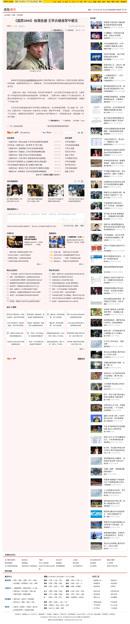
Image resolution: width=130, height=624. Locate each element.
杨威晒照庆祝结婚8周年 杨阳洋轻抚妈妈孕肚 (25, 283)
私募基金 (59, 563)
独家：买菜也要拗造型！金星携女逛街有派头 (25, 277)
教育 (67, 591)
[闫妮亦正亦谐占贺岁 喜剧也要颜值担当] (15, 334)
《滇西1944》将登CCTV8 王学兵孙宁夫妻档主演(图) (28, 168)
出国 (72, 591)
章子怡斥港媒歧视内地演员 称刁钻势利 (65, 286)
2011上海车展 (43, 563)
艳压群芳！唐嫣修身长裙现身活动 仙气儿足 (24, 286)
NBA (72, 580)
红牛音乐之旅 (97, 10)
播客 (99, 2)
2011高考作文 (78, 566)
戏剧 (34, 580)
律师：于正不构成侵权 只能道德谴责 (64, 289)
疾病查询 (97, 594)
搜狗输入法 (97, 580)
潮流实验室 (27, 588)
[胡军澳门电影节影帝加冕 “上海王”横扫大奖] (75, 334)
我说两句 (124, 2)
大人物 (35, 588)
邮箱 (55, 602)
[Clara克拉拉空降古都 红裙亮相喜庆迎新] (75, 315)
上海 (60, 602)
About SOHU (81, 614)
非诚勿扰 (93, 563)
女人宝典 (114, 605)
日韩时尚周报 (12, 261)
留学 (77, 591)
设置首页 (18, 614)
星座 (60, 591)
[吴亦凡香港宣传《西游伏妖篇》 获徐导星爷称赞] (15, 315)
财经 (45, 583)
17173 (28, 1)
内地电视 (20, 15)
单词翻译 (114, 597)
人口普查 (110, 563)
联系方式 (64, 614)
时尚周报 (25, 591)
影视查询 (97, 583)
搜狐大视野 (111, 560)
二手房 (61, 586)
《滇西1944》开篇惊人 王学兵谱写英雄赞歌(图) (26, 152)
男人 (60, 597)
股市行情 (97, 591)
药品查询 (114, 583)
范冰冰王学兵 (70, 152)
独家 (23, 602)
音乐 (29, 580)
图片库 (35, 607)
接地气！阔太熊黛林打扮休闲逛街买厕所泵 (24, 295)
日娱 (33, 602)
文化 (67, 594)
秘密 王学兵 (69, 171)
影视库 (22, 607)
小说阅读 (114, 608)
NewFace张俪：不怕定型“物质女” (19, 255)
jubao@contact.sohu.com (73, 620)
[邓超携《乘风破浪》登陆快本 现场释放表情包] (35, 315)
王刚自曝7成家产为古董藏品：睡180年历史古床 (68, 295)
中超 (77, 580)
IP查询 (113, 586)
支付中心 (34, 614)
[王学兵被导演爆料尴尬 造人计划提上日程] (35, 190)
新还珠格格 (8, 563)
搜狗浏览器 (97, 602)
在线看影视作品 (32, 80)
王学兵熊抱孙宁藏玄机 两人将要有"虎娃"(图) (24, 165)
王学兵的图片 (70, 142)
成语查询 (97, 586)
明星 (15, 580)
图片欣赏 (114, 594)
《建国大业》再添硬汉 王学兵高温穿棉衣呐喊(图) (26, 171)
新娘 (55, 591)
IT (77, 2)
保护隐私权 (72, 614)
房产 (85, 2)
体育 (59, 2)
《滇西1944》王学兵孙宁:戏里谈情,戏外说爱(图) (26, 158)
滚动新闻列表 (18, 610)
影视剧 (78, 586)
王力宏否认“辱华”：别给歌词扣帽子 (64, 292)
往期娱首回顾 (29, 610)
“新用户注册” (45, 226)
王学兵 (22, 80)
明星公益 (17, 599)
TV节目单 (97, 605)
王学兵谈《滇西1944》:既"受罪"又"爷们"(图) (24, 145)
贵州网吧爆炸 (60, 566)
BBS (117, 2)
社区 (31, 583)
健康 (55, 594)
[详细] (38, 244)
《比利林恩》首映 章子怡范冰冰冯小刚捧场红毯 (26, 274)
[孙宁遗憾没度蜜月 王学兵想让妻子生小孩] (15, 190)
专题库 (29, 607)
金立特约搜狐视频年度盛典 (112, 10)
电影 (20, 580)
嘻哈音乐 (17, 602)
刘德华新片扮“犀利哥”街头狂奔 (62, 277)
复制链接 (70, 30)
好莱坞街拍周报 (23, 261)
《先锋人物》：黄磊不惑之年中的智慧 (65, 252)
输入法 (51, 608)
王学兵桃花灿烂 (71, 168)
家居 (55, 586)
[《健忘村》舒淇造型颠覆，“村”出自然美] (55, 315)
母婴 (50, 591)
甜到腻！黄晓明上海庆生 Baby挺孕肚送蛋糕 (25, 301)
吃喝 (60, 594)
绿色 (82, 594)
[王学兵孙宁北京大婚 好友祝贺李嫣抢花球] (76, 190)
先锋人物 (33, 591)
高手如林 (76, 563)
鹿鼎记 (51, 605)
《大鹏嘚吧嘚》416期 (74, 237)
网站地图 (97, 614)
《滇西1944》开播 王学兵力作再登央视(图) (24, 155)
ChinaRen (22, 1)
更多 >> (39, 264)
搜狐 (16, 1)
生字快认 (97, 608)
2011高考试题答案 (11, 566)
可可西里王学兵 (71, 158)
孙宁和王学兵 (70, 165)
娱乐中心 (8, 577)
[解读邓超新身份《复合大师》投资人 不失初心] (55, 334)
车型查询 (114, 602)
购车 (50, 586)
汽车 (81, 2)
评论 (60, 580)
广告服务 (49, 614)
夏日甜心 (25, 560)
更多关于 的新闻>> (48, 175)
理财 (55, 583)
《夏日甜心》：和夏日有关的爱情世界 (65, 261)
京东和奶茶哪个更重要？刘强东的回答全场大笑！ (26, 280)
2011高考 (93, 566)
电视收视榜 (27, 594)
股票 (50, 583)
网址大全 (97, 597)
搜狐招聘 (41, 614)
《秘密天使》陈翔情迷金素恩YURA (20, 252)
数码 (50, 597)
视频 (94, 2)
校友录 (81, 597)
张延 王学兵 (69, 155)
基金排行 (114, 580)
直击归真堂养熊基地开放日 (58, 126)
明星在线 (17, 591)
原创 (77, 594)
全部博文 (112, 614)
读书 (72, 594)
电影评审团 (17, 594)
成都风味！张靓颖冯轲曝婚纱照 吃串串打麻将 (25, 292)
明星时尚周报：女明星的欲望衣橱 (19, 258)
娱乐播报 (17, 583)
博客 (108, 2)
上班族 (75, 560)
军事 (50, 580)
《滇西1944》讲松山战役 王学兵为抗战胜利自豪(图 (27, 142)
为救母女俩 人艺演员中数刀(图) (62, 280)
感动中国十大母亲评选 (29, 566)
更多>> (82, 349)
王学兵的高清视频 (72, 145)
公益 (55, 580)
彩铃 (62, 605)
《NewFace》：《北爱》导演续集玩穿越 (66, 258)
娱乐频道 (7, 15)
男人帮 (124, 10)
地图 (57, 608)
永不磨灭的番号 (10, 560)
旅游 (45, 594)
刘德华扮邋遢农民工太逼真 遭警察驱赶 (65, 283)
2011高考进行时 (95, 560)
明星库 (16, 607)
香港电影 (31, 599)
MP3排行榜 (115, 591)
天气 (50, 594)
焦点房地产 (34, 1)
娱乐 (66, 2)
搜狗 (40, 1)
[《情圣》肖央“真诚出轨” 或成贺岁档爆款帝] (35, 334)
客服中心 (56, 614)
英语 (82, 591)
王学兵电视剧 (70, 162)
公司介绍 (90, 614)
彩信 (67, 605)
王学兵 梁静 (69, 148)
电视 (13, 15)
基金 (60, 583)
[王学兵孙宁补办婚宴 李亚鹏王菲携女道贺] (56, 190)
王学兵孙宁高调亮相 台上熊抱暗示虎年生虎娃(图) (26, 162)
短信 (57, 605)
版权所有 (87, 617)
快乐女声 (59, 560)
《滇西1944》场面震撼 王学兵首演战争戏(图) (25, 148)
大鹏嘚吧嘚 (17, 588)
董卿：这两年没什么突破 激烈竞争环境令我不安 (68, 274)
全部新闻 (105, 614)
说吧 (62, 608)
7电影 (41, 560)
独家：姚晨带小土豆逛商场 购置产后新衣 (24, 289)
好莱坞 (24, 599)
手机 (55, 597)
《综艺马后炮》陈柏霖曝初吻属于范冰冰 (66, 255)
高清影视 (25, 583)
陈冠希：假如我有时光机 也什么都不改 (65, 301)
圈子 (50, 602)
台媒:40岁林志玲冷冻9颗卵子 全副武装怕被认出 (68, 298)
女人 (90, 2)
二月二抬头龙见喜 (16, 126)
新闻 (45, 580)
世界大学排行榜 (112, 566)
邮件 (103, 2)
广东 (65, 602)
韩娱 (28, 602)
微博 (113, 2)
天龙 (45, 605)
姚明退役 (25, 563)
